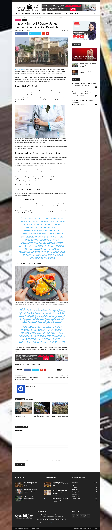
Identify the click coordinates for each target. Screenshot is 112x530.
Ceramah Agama (76, 498)
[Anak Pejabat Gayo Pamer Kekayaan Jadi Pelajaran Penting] (23, 408)
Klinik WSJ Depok (20, 69)
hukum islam (75, 489)
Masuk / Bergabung (31, 1)
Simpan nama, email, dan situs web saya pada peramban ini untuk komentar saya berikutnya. (39, 460)
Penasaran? (43, 1)
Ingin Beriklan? (90, 528)
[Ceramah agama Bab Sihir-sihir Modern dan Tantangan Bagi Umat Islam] (47, 484)
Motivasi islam (75, 496)
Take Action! (71, 1)
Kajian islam (75, 485)
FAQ (96, 528)
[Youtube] (95, 1)
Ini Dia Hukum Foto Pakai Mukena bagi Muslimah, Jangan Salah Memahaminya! (59, 492)
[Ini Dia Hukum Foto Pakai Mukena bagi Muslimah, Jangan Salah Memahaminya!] (47, 492)
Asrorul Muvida (22, 30)
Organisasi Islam (64, 1)
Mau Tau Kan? (18, 19)
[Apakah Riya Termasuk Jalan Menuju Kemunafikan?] (19, 484)
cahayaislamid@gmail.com (50, 523)
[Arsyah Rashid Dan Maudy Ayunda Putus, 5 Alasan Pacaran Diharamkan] (84, 54)
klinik (28, 364)
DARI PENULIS (29, 399)
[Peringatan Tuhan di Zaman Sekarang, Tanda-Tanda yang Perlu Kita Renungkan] (75, 65)
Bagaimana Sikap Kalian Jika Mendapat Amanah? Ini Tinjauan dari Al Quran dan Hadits (27, 378)
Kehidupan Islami (55, 1)
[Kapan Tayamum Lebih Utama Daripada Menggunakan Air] (19, 491)
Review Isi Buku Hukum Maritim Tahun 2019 (57, 377)
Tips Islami (49, 1)
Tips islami (74, 487)
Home (38, 1)
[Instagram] (89, 1)
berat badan (22, 364)
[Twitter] (93, 1)
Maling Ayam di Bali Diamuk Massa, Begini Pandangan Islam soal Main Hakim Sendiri (41, 416)
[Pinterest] (91, 1)
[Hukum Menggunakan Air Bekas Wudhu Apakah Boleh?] (19, 498)
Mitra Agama (83, 528)
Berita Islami (24, 19)
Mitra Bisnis (76, 528)
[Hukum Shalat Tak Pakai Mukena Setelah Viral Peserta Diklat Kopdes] (60, 408)
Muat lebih (84, 108)
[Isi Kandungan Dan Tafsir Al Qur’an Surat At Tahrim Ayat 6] (47, 500)
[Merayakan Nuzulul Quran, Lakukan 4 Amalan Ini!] (75, 72)
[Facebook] (86, 1)
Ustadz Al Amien (76, 104)
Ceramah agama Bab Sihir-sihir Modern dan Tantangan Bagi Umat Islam (60, 484)
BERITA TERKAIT (20, 399)
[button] (95, 13)
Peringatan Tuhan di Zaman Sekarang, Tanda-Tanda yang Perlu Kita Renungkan (88, 65)
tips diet (39, 364)
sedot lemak (33, 364)
